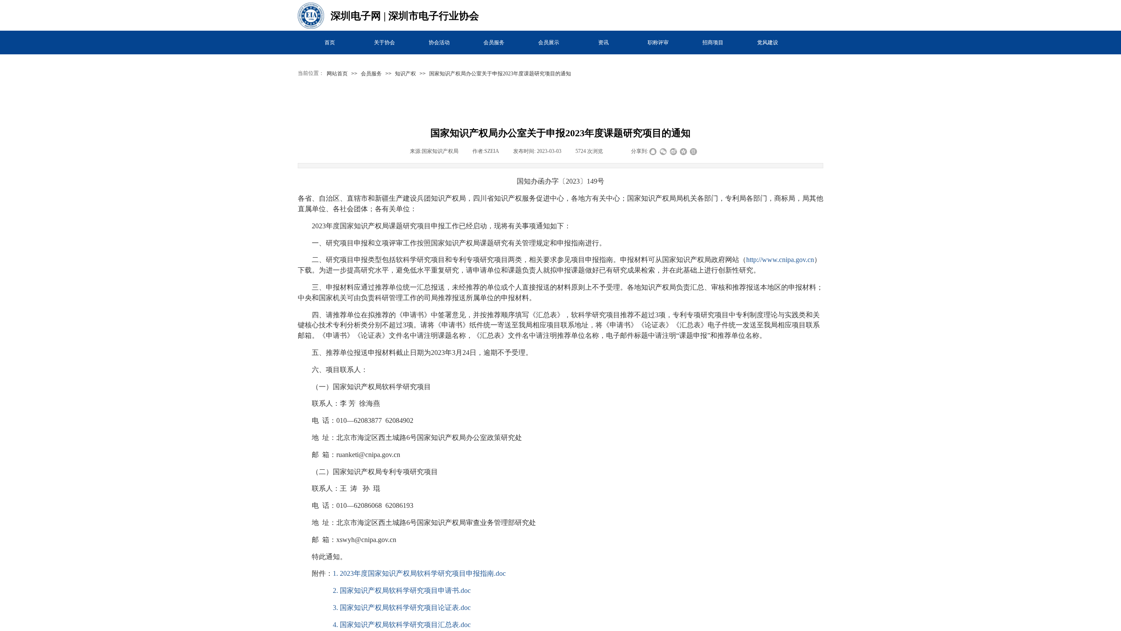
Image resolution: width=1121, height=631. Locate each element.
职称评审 (658, 42)
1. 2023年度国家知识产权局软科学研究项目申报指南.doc (419, 573)
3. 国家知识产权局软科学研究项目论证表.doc (402, 607)
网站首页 (337, 74)
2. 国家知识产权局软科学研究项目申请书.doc (402, 590)
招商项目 (712, 42)
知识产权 (405, 74)
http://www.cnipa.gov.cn (780, 259)
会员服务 (493, 42)
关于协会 (384, 42)
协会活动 (439, 42)
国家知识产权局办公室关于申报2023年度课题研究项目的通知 (500, 74)
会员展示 (548, 42)
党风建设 (767, 42)
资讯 (603, 42)
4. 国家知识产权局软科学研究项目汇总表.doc (402, 624)
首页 (329, 42)
